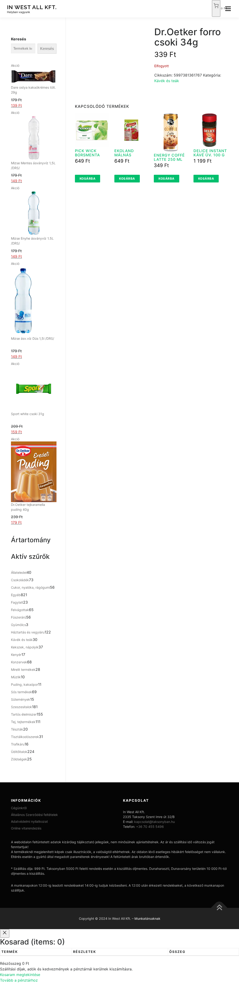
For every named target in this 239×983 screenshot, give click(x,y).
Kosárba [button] (88, 178)
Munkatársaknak (147, 918)
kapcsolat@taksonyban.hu (154, 822)
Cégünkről (19, 808)
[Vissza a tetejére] (219, 908)
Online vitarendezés (26, 828)
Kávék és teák (166, 80)
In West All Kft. (32, 7)
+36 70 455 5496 (150, 827)
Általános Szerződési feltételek (34, 815)
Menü (228, 8)
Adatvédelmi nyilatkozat (29, 821)
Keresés (18, 39)
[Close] (4, 933)
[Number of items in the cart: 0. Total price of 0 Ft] (216, 8)
